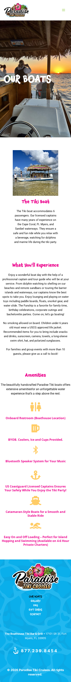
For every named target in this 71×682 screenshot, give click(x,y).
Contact (35, 614)
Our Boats (35, 597)
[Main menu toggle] (63, 10)
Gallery (35, 601)
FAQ (35, 605)
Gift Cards (35, 610)
